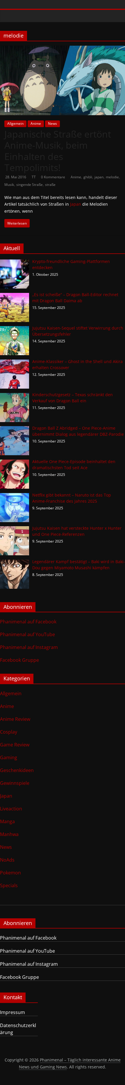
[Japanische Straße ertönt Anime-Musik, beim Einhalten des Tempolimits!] (62, 49)
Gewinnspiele (14, 783)
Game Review (14, 744)
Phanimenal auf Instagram (29, 647)
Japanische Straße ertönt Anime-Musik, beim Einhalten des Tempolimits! (57, 151)
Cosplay (8, 732)
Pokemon (10, 872)
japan (98, 177)
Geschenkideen (17, 770)
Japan (75, 204)
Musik (9, 184)
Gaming (8, 757)
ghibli (87, 177)
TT (34, 177)
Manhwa (9, 834)
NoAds (7, 860)
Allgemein (15, 123)
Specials (9, 885)
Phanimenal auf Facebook (28, 621)
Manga (7, 821)
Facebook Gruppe (19, 660)
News (52, 123)
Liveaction (11, 808)
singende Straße (29, 184)
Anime (36, 123)
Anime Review (15, 719)
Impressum (12, 1012)
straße (50, 184)
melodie (112, 177)
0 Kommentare (53, 177)
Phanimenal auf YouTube (27, 634)
